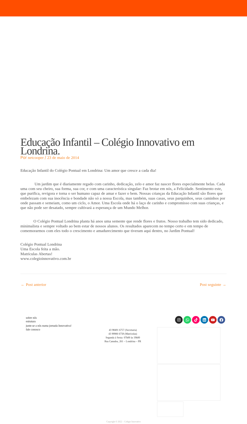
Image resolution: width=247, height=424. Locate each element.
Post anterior (33, 284)
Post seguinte (213, 284)
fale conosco (33, 329)
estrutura (31, 321)
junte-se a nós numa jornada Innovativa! (48, 325)
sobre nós (31, 317)
